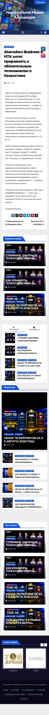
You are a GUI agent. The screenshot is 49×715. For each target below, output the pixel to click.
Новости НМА (9, 46)
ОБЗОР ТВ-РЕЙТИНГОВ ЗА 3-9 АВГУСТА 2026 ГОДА (23, 307)
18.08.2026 (12, 549)
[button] (41, 32)
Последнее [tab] (14, 329)
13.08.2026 (10, 445)
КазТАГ (18, 209)
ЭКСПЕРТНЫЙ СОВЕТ (36, 694)
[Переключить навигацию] (22, 32)
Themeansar (42, 684)
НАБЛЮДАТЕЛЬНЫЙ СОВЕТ (15, 694)
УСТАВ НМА (41, 690)
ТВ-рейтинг (20, 301)
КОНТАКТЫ (24, 699)
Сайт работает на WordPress (13, 684)
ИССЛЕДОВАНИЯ (28, 690)
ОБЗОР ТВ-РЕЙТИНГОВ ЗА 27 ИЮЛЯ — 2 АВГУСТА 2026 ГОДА (28, 492)
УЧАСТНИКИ (14, 690)
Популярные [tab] (34, 330)
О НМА (5, 690)
